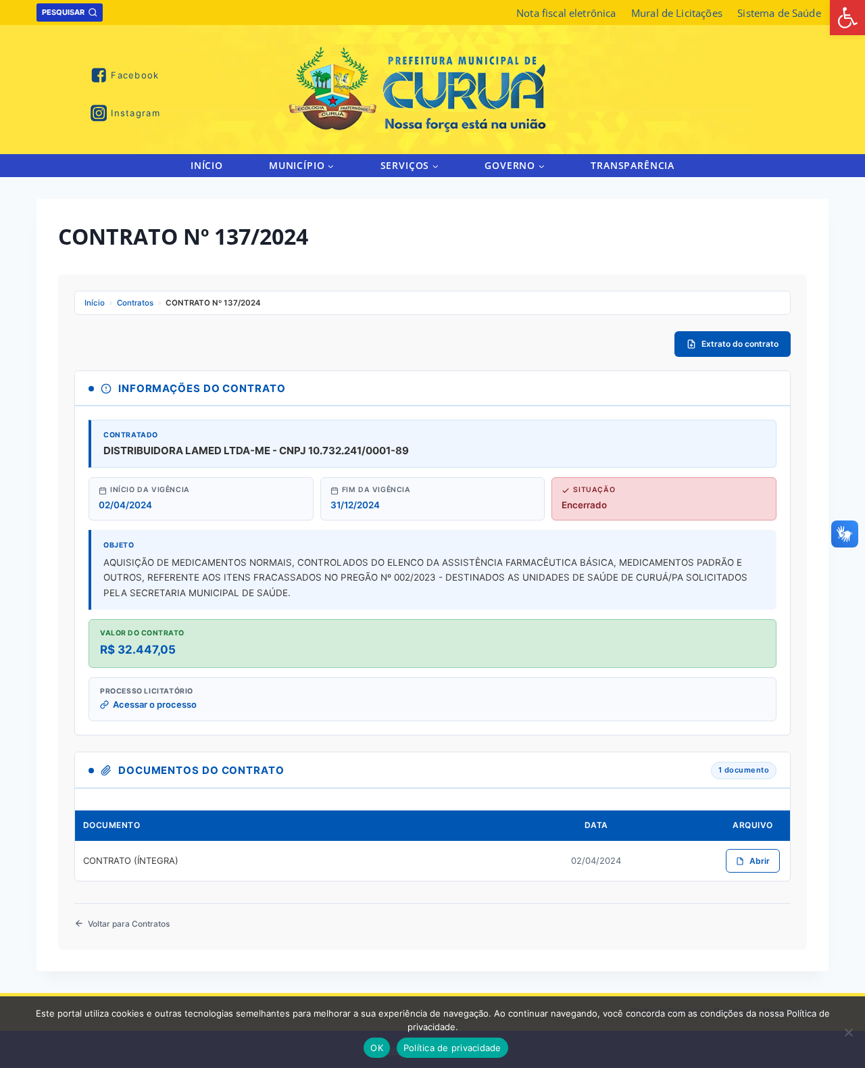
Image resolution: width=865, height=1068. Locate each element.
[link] (847, 17)
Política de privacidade (452, 1047)
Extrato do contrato (739, 344)
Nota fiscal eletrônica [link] (566, 13)
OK (376, 1047)
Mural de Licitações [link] (676, 13)
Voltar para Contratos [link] (129, 924)
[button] (330, 165)
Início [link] (207, 165)
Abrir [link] (759, 861)
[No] (848, 1032)
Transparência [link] (632, 165)
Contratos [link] (135, 303)
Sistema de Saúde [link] (778, 13)
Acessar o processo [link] (155, 704)
